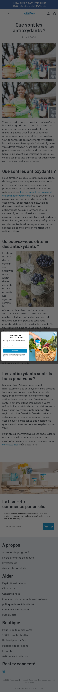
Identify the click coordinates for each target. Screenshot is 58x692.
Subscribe (15, 350)
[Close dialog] (54, 333)
